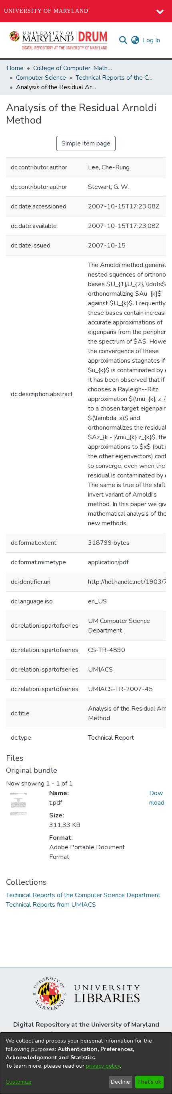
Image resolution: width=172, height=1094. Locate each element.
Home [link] (15, 68)
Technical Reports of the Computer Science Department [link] (116, 77)
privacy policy (103, 1066)
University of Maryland (46, 11)
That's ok (149, 1082)
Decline (120, 1082)
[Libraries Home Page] (86, 993)
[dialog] (86, 1063)
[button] (59, 40)
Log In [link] (152, 40)
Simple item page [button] (86, 143)
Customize (19, 1082)
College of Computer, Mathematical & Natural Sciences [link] (73, 68)
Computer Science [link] (41, 77)
